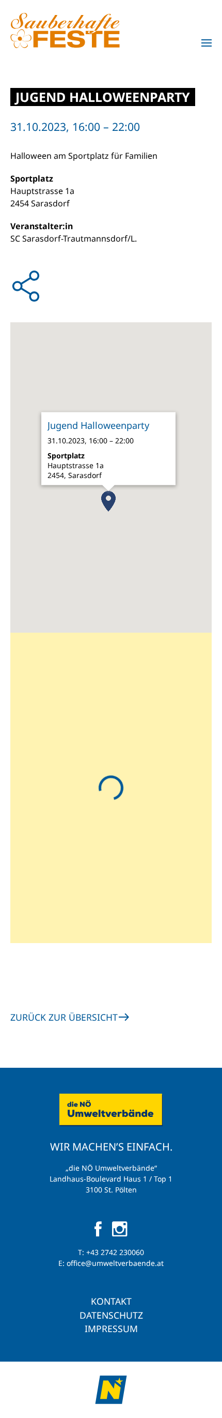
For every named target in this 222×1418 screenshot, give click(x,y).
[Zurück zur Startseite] (65, 30)
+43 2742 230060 (115, 1252)
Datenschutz (111, 1315)
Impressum (111, 1328)
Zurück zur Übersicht (64, 1017)
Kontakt (111, 1301)
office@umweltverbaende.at (115, 1263)
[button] (206, 43)
